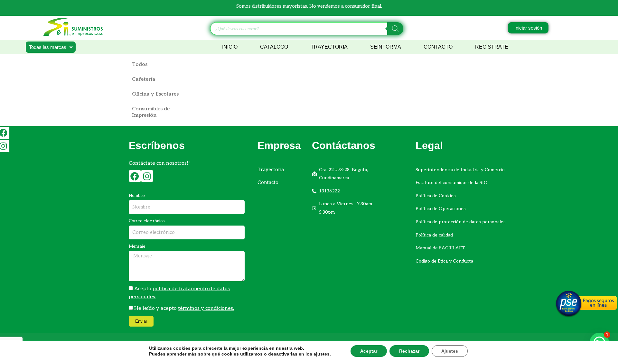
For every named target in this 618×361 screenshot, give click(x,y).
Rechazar (409, 351)
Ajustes (449, 351)
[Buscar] (395, 28)
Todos (139, 64)
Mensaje (137, 246)
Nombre (137, 195)
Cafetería (143, 79)
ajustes (322, 353)
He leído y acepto (184, 308)
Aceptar (368, 351)
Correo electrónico (147, 221)
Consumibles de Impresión (151, 112)
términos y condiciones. (206, 308)
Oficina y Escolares (155, 94)
